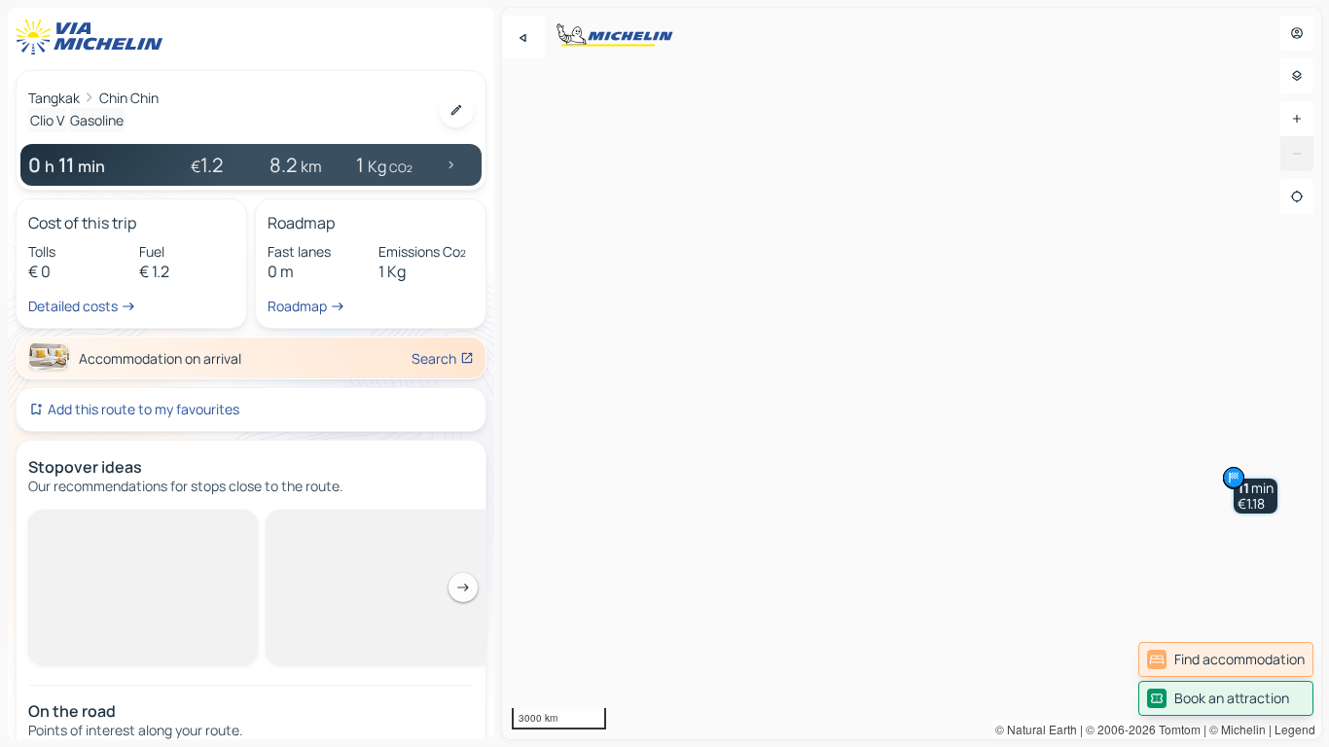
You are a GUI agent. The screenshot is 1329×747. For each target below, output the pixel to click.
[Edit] (456, 109)
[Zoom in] (1296, 118)
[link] (1225, 659)
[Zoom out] (1296, 153)
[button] (1255, 496)
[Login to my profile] (1296, 33)
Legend (1295, 729)
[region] (911, 373)
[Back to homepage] (93, 37)
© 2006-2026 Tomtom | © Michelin (1176, 729)
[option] (110, 525)
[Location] (1296, 196)
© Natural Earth (1036, 729)
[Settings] (1296, 75)
